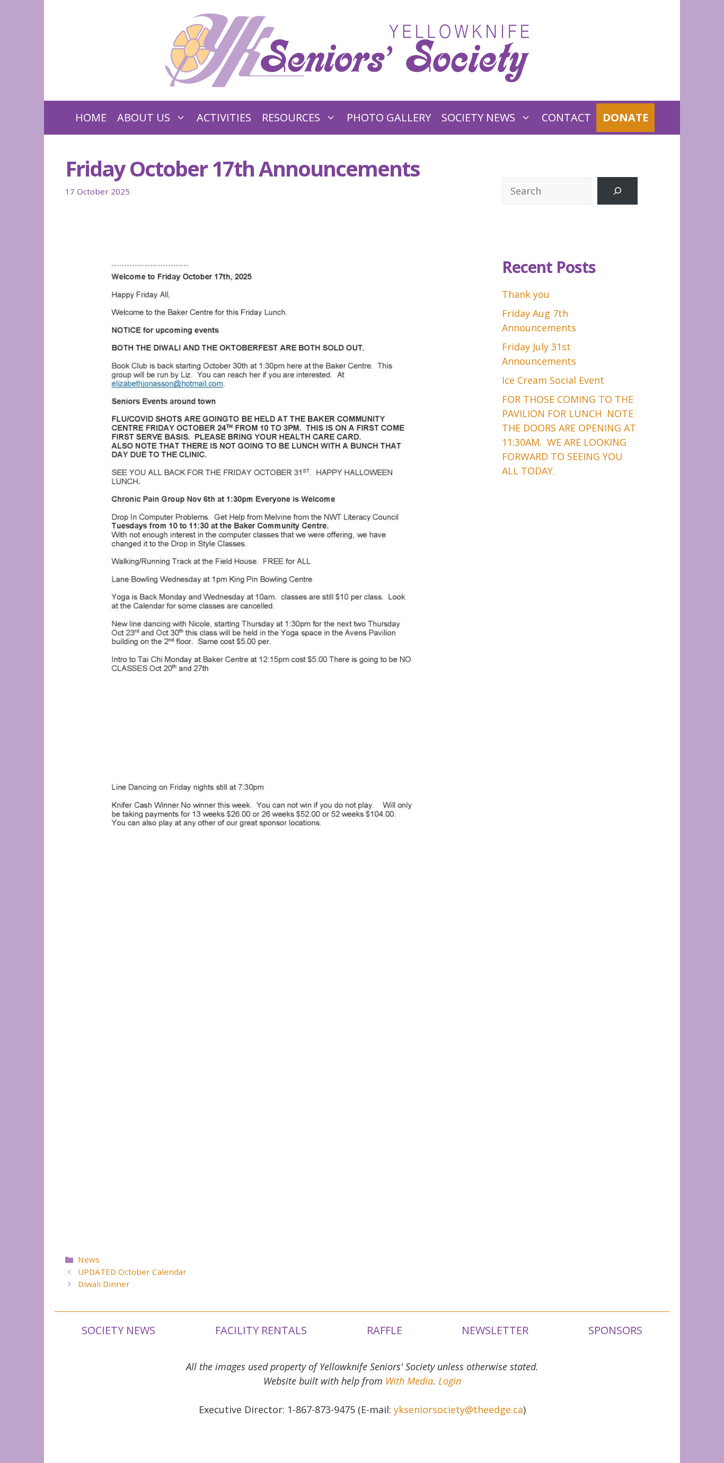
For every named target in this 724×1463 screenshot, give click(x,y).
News (89, 1259)
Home (91, 117)
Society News (478, 117)
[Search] (617, 191)
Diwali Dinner (104, 1284)
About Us (143, 117)
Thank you (526, 294)
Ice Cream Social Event (553, 380)
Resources (291, 117)
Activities (224, 117)
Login (449, 1380)
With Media (409, 1380)
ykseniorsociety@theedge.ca (458, 1409)
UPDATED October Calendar (132, 1271)
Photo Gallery (389, 117)
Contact (566, 117)
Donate (625, 117)
